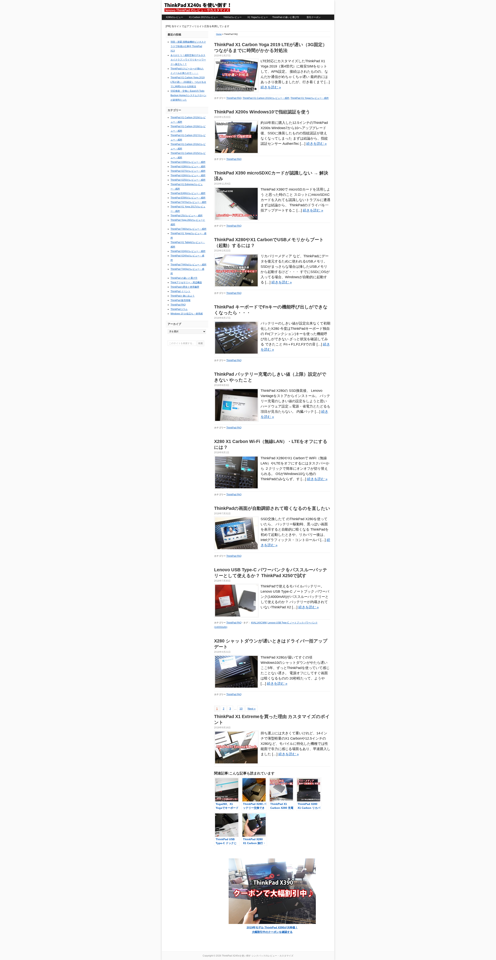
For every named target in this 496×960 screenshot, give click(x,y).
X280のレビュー (174, 17)
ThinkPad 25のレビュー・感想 (186, 215)
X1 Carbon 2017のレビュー (203, 17)
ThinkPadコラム (179, 309)
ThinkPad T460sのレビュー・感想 (188, 229)
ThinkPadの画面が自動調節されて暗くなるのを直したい (272, 508)
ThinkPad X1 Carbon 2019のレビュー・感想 (266, 98)
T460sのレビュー (232, 17)
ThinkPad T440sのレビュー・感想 (188, 264)
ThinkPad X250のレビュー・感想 (187, 180)
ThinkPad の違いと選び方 (285, 17)
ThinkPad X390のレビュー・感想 (187, 162)
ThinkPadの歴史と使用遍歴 (184, 287)
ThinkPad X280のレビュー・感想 (187, 166)
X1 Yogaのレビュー (257, 17)
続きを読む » (271, 87)
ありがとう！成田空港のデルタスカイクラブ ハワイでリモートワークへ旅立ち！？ (188, 60)
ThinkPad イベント (180, 291)
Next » (252, 708)
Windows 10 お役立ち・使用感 (186, 313)
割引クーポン (314, 17)
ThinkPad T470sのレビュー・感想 (188, 202)
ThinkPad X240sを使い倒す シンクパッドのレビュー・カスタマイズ (197, 7)
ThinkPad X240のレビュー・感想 (187, 251)
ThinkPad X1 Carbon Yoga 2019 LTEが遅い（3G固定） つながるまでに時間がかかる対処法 (188, 82)
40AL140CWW (258, 622)
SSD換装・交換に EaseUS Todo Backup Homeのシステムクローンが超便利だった (188, 95)
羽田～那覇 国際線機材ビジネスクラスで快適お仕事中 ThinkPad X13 (188, 46)
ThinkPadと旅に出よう (182, 295)
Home (219, 34)
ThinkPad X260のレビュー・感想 (187, 175)
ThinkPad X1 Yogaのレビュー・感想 (309, 98)
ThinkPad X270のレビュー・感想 (187, 171)
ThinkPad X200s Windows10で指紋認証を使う (262, 111)
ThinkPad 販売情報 (180, 300)
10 (241, 708)
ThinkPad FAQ (233, 98)
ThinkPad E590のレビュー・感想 (187, 197)
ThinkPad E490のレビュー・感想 (187, 193)
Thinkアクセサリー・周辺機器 (186, 282)
